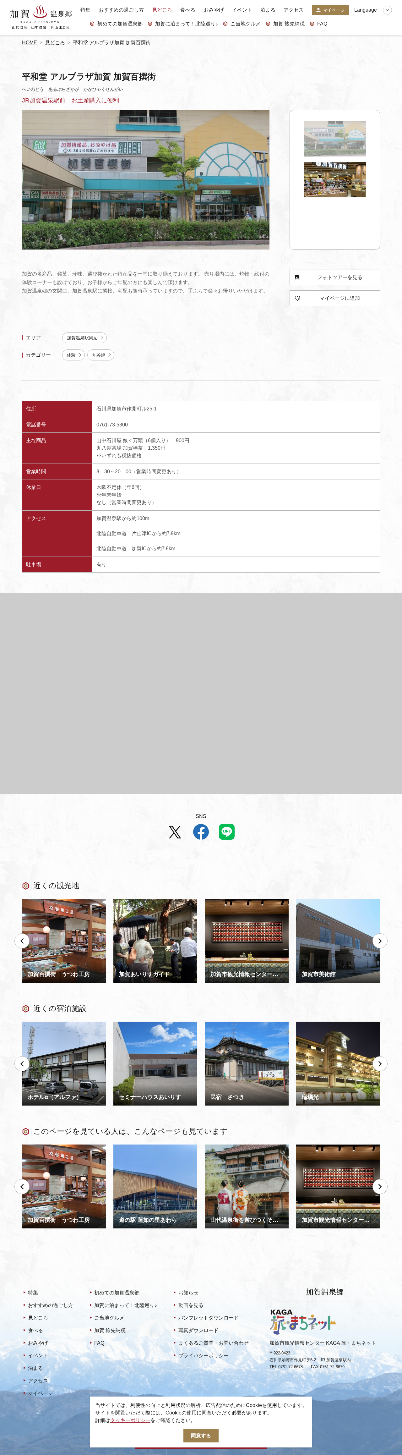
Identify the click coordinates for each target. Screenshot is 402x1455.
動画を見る (190, 1305)
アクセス (294, 10)
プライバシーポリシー (203, 1355)
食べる (187, 10)
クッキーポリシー (130, 1420)
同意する (201, 1435)
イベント (242, 10)
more (27, 901)
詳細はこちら (37, 1147)
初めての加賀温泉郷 (120, 23)
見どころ (162, 10)
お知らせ (188, 1292)
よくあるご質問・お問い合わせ (213, 1343)
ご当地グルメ (246, 23)
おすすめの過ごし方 (121, 10)
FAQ (322, 23)
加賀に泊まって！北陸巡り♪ (186, 23)
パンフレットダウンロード (208, 1317)
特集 (85, 10)
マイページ (334, 10)
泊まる (267, 10)
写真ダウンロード (198, 1330)
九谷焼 (98, 355)
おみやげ (214, 10)
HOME (29, 42)
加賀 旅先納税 (289, 23)
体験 (71, 355)
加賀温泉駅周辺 (82, 337)
